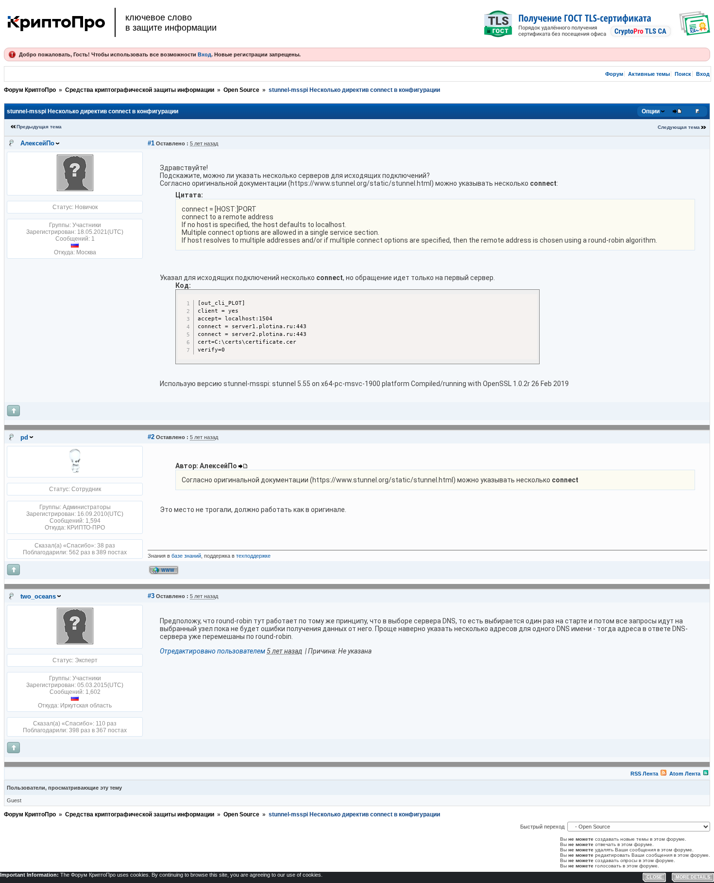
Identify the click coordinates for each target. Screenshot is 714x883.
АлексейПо (37, 143)
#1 (151, 143)
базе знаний (186, 556)
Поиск (683, 74)
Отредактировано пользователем (212, 651)
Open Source (241, 90)
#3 (151, 596)
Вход (204, 54)
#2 (151, 437)
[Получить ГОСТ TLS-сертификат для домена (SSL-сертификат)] (597, 24)
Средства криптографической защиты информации (139, 90)
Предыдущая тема (39, 126)
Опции (651, 111)
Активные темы (649, 74)
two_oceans (38, 596)
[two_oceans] (75, 642)
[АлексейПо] (75, 189)
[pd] (75, 471)
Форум (614, 74)
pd (24, 437)
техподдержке (253, 556)
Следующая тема (679, 127)
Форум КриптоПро (30, 90)
